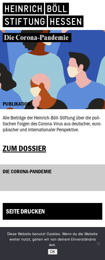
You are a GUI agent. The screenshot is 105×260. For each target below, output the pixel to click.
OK (52, 252)
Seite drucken (25, 211)
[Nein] (98, 243)
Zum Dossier (24, 148)
